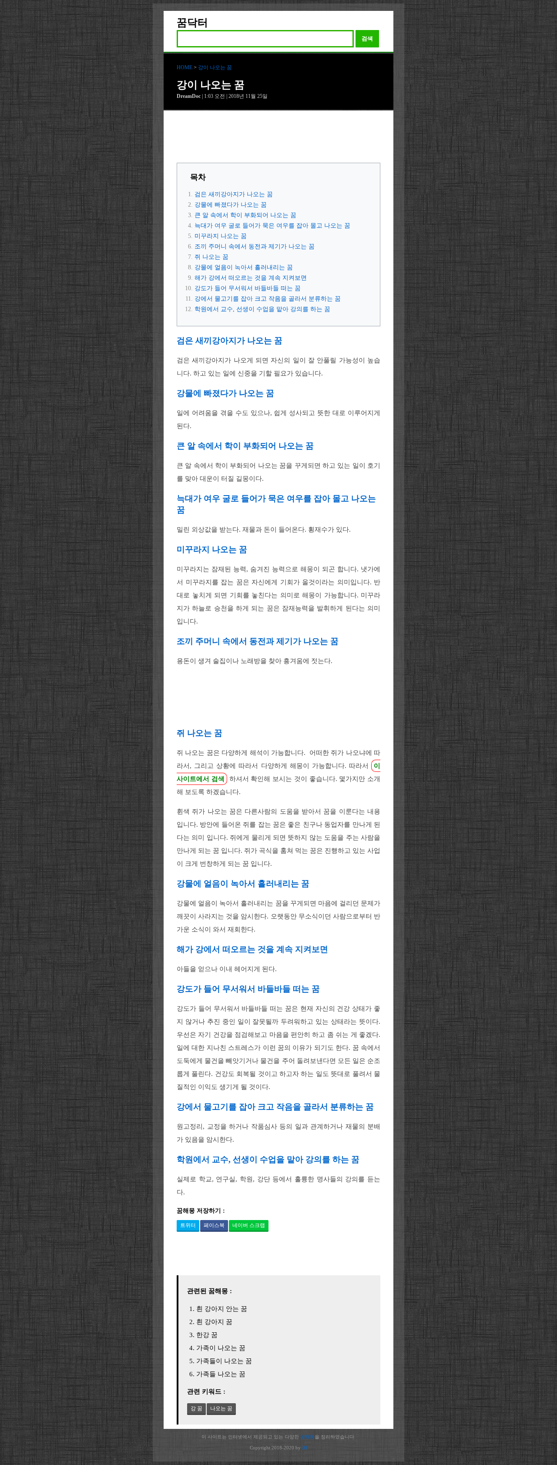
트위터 (188, 1225)
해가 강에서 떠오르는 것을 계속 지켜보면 (251, 278)
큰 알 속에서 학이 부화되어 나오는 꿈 (245, 215)
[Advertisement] (278, 139)
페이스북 (214, 1225)
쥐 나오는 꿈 (211, 257)
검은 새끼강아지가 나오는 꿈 (234, 194)
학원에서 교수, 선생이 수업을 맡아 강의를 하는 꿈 (262, 309)
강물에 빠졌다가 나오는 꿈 (231, 204)
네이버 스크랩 (248, 1225)
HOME (184, 67)
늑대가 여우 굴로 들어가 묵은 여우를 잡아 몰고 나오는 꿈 (272, 225)
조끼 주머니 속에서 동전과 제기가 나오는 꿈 (255, 246)
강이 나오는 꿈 (215, 67)
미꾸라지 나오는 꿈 (221, 236)
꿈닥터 (192, 22)
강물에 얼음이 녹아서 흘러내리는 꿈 (244, 267)
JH (304, 1447)
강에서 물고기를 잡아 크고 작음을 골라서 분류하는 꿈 (268, 298)
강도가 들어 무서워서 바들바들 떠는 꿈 (248, 288)
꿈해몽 (307, 1436)
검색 (367, 38)
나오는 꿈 (221, 1408)
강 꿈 (196, 1408)
